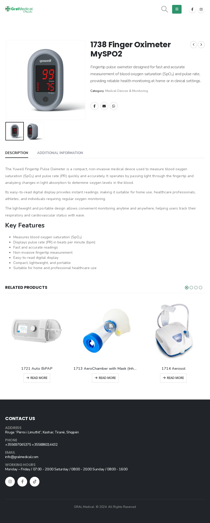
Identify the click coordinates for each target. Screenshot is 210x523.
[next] (201, 44)
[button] (165, 9)
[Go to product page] (37, 331)
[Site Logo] (19, 10)
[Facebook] (192, 9)
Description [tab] (16, 153)
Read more (38, 378)
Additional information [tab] (60, 153)
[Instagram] (201, 9)
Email (104, 106)
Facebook (94, 106)
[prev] (193, 44)
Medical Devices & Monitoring (126, 91)
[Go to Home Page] (6, 34)
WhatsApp (114, 106)
